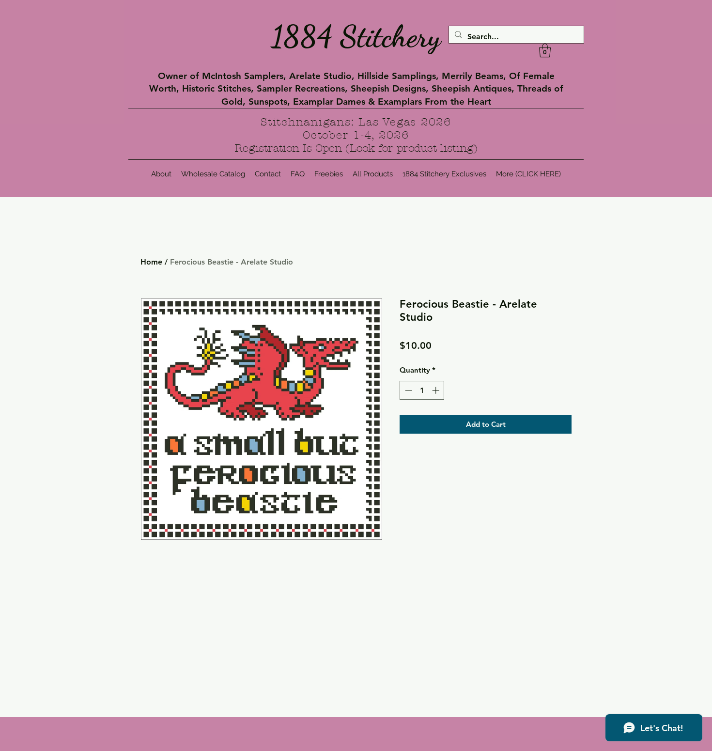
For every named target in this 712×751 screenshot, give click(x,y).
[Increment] (436, 390)
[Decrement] (407, 390)
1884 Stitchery (356, 36)
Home (151, 261)
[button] (545, 51)
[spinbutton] (422, 390)
